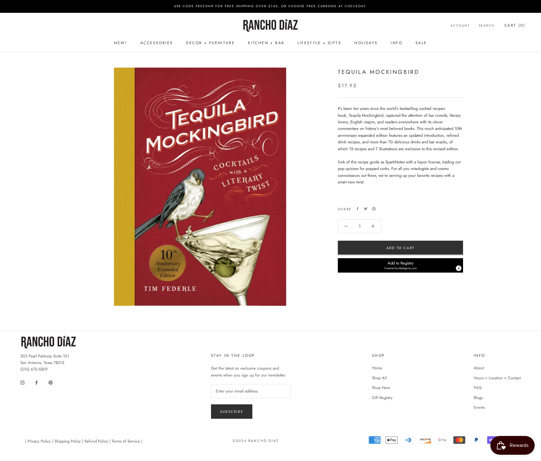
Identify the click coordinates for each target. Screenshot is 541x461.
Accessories (156, 43)
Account (460, 25)
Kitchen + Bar (266, 43)
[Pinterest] (374, 209)
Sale (421, 43)
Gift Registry (382, 398)
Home (377, 368)
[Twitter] (366, 209)
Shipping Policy (67, 441)
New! (120, 43)
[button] (400, 265)
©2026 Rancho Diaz (256, 440)
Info (396, 43)
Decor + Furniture (210, 43)
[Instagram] (22, 382)
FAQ (478, 388)
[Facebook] (357, 209)
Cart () (514, 25)
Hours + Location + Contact (497, 378)
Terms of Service (126, 441)
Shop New (381, 388)
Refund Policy (96, 441)
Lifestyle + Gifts (319, 43)
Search (486, 25)
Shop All (379, 378)
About (479, 368)
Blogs (478, 398)
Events (479, 407)
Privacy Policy (39, 441)
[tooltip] (458, 268)
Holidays (366, 43)
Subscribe (231, 411)
